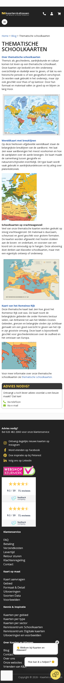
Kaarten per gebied (15, 615)
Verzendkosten (13, 548)
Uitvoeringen (11, 591)
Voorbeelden (11, 600)
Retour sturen (12, 556)
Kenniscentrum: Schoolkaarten (23, 627)
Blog (13, 35)
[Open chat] (55, 674)
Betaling (8, 544)
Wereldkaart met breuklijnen (19, 140)
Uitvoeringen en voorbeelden (22, 635)
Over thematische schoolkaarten (21, 57)
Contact (8, 564)
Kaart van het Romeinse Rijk (18, 305)
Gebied (7, 583)
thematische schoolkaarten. (37, 377)
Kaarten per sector (15, 623)
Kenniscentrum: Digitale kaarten (24, 631)
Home (5, 35)
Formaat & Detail (14, 587)
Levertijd (9, 552)
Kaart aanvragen (14, 579)
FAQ (6, 540)
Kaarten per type (14, 619)
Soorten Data (12, 595)
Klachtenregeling (14, 560)
